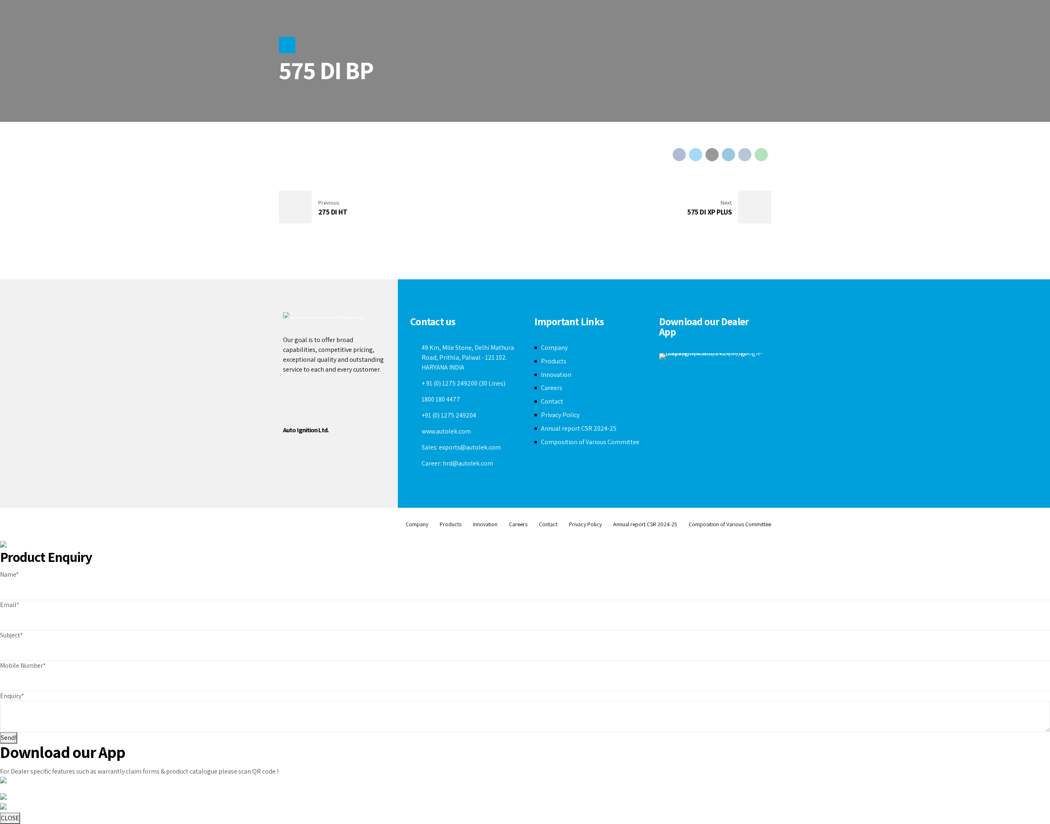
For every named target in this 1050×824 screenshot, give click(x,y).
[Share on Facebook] (679, 154)
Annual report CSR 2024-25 (578, 428)
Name (9, 574)
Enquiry (12, 696)
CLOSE (10, 818)
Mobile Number (23, 665)
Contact (552, 401)
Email (9, 604)
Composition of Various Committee (590, 442)
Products (553, 361)
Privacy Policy (560, 415)
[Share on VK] (744, 154)
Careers (551, 387)
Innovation (556, 374)
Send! (8, 737)
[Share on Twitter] (695, 154)
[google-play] (713, 356)
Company (554, 347)
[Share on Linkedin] (728, 154)
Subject (11, 635)
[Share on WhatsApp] (761, 154)
